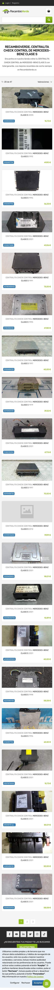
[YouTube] (16, 934)
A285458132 (9, 866)
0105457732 (8, 162)
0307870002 (9, 783)
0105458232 (9, 369)
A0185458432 (9, 287)
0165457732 (8, 742)
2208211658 (8, 245)
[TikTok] (44, 934)
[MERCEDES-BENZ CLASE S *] (27, 636)
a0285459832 (9, 659)
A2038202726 (9, 618)
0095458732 (9, 494)
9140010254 (8, 452)
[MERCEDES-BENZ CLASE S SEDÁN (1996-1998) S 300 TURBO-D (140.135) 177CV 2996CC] (27, 677)
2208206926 (9, 908)
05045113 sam (9, 825)
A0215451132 (9, 701)
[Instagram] (37, 934)
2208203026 (9, 121)
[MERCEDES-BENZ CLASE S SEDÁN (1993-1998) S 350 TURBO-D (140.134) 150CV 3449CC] (27, 139)
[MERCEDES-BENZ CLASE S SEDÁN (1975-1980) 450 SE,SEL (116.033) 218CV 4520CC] (27, 387)
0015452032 (9, 411)
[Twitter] (30, 934)
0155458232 (9, 328)
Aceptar (38, 982)
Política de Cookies (35, 976)
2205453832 (9, 576)
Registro (15, 3)
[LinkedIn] (23, 934)
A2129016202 (9, 535)
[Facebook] (10, 934)
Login (7, 3)
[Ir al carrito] (48, 11)
